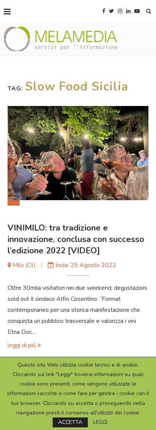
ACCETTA (70, 422)
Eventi (14, 202)
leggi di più (22, 345)
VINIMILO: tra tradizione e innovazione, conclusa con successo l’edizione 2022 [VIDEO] (76, 239)
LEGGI (100, 422)
